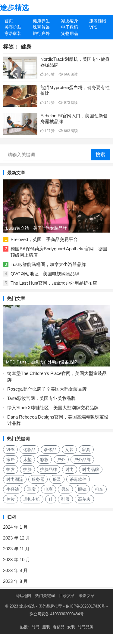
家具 (86, 449)
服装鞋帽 (97, 20)
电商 (48, 489)
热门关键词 (45, 595)
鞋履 (65, 499)
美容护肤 (13, 27)
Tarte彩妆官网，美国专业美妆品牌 (41, 398)
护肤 (27, 469)
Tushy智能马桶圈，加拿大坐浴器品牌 (48, 264)
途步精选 (14, 7)
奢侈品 (50, 449)
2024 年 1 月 (15, 527)
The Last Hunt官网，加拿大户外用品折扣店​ (54, 283)
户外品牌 (82, 459)
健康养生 (41, 20)
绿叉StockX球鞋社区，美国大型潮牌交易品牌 (53, 407)
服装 (57, 479)
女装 (69, 449)
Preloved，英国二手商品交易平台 (44, 239)
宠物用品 (69, 33)
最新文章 (87, 595)
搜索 (100, 154)
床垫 (27, 459)
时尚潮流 (14, 479)
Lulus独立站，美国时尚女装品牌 (36, 228)
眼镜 (82, 489)
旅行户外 (41, 33)
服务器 (38, 479)
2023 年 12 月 (16, 537)
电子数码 (69, 27)
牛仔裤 (12, 489)
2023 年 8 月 (15, 581)
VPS (93, 27)
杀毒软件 (78, 479)
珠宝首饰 (41, 27)
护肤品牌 (48, 469)
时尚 (69, 469)
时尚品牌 (90, 469)
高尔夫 (84, 499)
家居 (10, 459)
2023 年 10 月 (16, 559)
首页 (9, 20)
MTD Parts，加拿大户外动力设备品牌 (41, 362)
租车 (99, 489)
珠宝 (31, 489)
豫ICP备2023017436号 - (87, 606)
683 (70, 131)
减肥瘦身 (69, 20)
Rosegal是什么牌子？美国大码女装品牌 (47, 388)
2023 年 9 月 (15, 570)
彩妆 (44, 459)
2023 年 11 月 (16, 548)
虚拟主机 (31, 499)
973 (70, 103)
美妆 (10, 499)
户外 (61, 459)
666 (70, 74)
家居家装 (13, 33)
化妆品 (29, 449)
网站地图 (23, 595)
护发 (10, 469)
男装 (65, 489)
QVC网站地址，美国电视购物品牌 (45, 273)
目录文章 (67, 595)
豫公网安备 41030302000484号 (57, 614)
